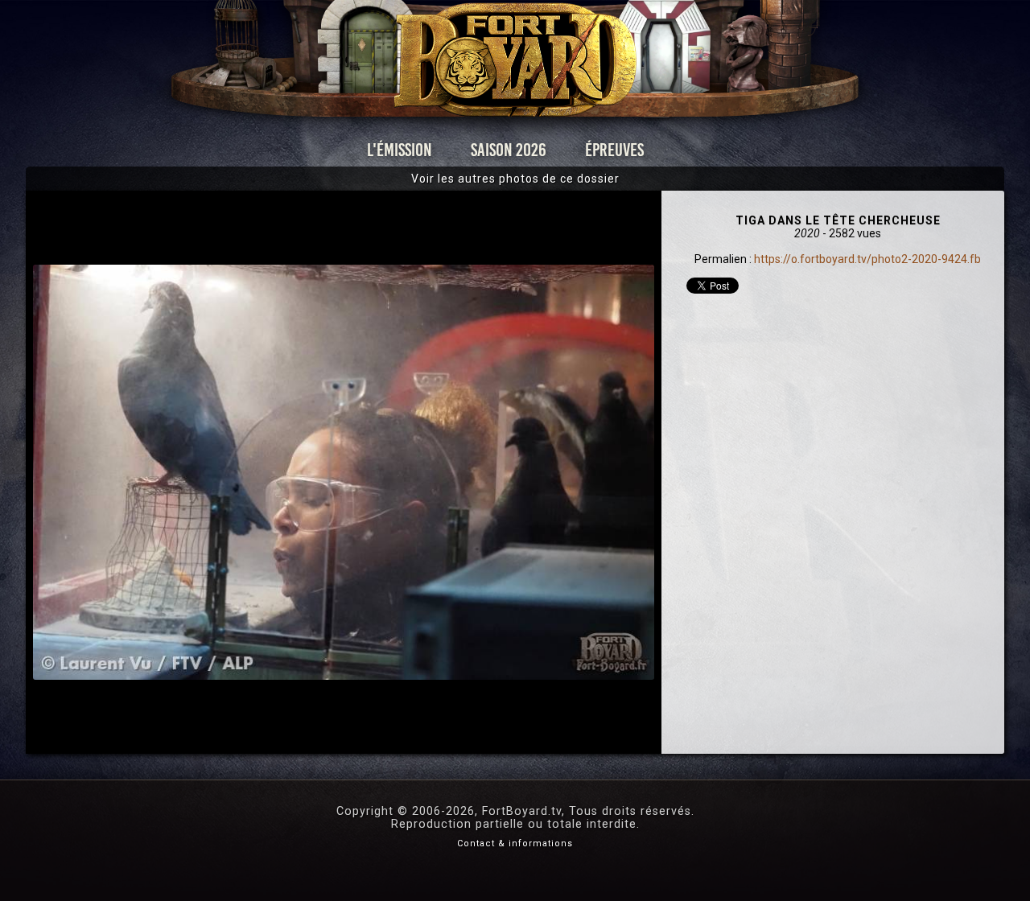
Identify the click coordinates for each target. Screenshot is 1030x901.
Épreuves (614, 150)
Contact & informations (515, 843)
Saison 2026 (508, 150)
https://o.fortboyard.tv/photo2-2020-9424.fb (867, 259)
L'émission (399, 150)
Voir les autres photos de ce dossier (515, 178)
